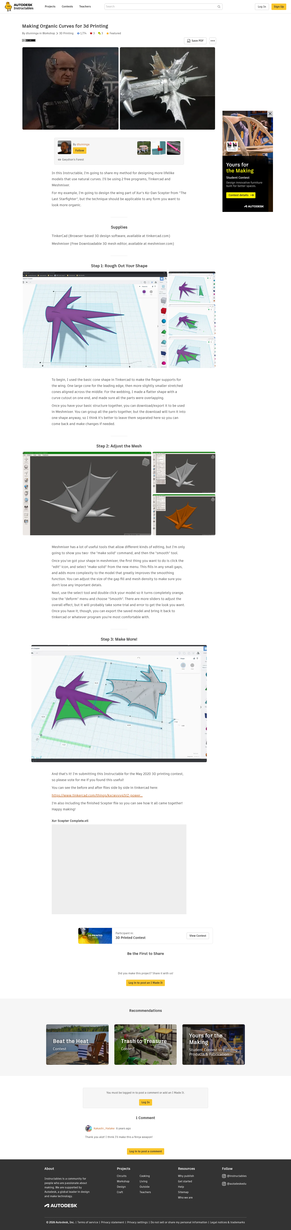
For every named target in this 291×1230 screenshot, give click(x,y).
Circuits (121, 1176)
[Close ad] (270, 114)
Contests (67, 6)
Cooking (145, 1176)
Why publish (186, 1176)
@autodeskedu (236, 1184)
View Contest (197, 936)
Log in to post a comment (145, 1151)
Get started (185, 1181)
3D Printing (66, 33)
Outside (145, 1187)
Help (181, 1187)
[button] (212, 40)
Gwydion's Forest (73, 160)
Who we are (185, 1197)
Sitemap (183, 1192)
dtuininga (32, 33)
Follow (79, 150)
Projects (50, 6)
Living (144, 1181)
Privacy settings (137, 1222)
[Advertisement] (247, 161)
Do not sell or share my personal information (179, 1222)
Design (121, 1187)
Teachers (85, 6)
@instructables (237, 1176)
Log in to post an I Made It (145, 983)
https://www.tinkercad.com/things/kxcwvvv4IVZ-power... (97, 795)
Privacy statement (112, 1222)
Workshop (48, 33)
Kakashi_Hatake (104, 1128)
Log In (262, 7)
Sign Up (279, 7)
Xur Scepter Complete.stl (70, 821)
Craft (120, 1192)
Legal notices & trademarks (227, 1222)
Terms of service (87, 1222)
